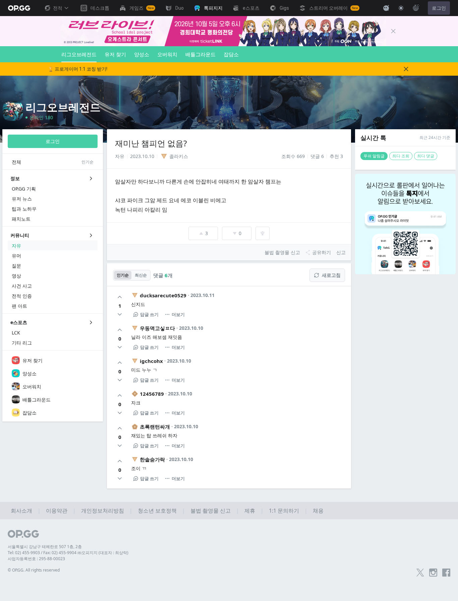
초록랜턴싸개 (155, 426)
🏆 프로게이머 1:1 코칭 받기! (77, 69)
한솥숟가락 (152, 459)
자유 (119, 156)
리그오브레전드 (79, 54)
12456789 (152, 393)
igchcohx (151, 361)
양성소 (141, 54)
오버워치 (167, 54)
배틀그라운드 (200, 54)
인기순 (123, 275)
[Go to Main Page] (19, 8)
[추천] (119, 297)
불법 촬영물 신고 (210, 510)
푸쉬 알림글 (374, 156)
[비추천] (119, 314)
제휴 (249, 510)
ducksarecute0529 (163, 295)
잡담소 (231, 54)
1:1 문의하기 (284, 510)
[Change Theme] (401, 8)
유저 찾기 (115, 54)
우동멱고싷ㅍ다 (157, 328)
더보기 (178, 314)
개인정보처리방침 (102, 510)
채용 (318, 510)
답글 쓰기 (149, 314)
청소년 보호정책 (157, 510)
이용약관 (56, 510)
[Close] (393, 31)
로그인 (439, 8)
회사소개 (21, 510)
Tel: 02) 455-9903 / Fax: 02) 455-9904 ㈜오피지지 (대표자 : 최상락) (68, 552)
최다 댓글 (425, 156)
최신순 (141, 275)
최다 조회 (400, 156)
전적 (57, 8)
